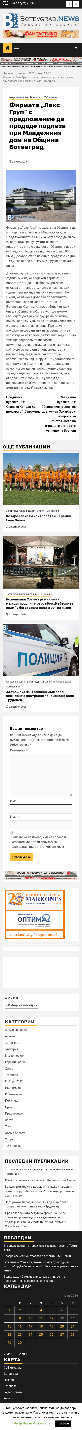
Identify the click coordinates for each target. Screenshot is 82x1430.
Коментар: (18, 750)
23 (20, 1334)
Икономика (13, 1088)
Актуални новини (19, 97)
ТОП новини (50, 97)
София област (27, 510)
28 (72, 1334)
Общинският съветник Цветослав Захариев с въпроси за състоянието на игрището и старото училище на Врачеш (58, 413)
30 (20, 1343)
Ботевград (36, 97)
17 (30, 1326)
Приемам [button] (63, 1423)
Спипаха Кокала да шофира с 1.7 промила (23, 404)
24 (30, 1334)
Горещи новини (28, 594)
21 (72, 1326)
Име (13, 801)
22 (9, 1334)
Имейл (15, 817)
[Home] (7, 48)
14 (72, 1318)
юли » (23, 1354)
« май (8, 1354)
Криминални (47, 681)
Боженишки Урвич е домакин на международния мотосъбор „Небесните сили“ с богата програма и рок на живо (39, 603)
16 (20, 1326)
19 (51, 1326)
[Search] (76, 48)
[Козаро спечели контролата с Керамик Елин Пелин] (41, 479)
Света (9, 1120)
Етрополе (11, 1075)
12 (51, 1318)
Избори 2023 (14, 1081)
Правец (10, 1107)
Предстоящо (14, 1113)
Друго (9, 1068)
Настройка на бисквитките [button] (32, 1423)
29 (9, 1343)
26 (51, 1334)
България (11, 1049)
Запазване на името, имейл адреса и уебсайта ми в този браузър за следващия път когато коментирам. (39, 842)
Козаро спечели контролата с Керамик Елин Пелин (40, 1180)
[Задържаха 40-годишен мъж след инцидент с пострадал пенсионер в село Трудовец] (41, 650)
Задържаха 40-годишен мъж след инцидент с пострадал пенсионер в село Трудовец (40, 696)
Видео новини (14, 1055)
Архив (12, 998)
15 (9, 1326)
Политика (11, 1100)
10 (30, 1318)
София (9, 1126)
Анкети (10, 1036)
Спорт (40, 510)
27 (62, 1334)
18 (41, 1326)
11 (41, 1318)
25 (41, 1334)
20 (62, 1326)
